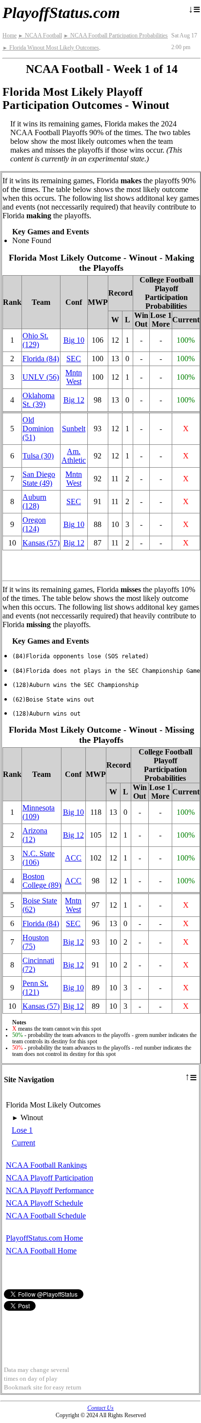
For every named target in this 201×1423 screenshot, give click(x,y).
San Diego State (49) (38, 478)
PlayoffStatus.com (61, 12)
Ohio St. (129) (35, 340)
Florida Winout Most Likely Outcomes (50, 47)
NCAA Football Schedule (46, 1216)
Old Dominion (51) (38, 428)
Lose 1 (22, 1130)
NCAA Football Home (41, 1251)
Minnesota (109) (38, 812)
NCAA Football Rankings (46, 1165)
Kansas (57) (41, 543)
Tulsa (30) (38, 456)
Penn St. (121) (35, 987)
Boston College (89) (41, 880)
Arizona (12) (34, 834)
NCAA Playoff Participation (49, 1178)
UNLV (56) (40, 377)
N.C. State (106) (38, 857)
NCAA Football (40, 35)
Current (23, 1143)
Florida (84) (40, 358)
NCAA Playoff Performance (50, 1190)
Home (9, 35)
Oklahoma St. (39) (38, 399)
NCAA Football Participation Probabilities (115, 35)
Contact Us (100, 1408)
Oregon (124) (34, 524)
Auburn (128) (34, 501)
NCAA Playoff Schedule (44, 1203)
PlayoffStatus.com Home (44, 1238)
